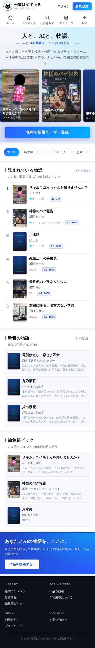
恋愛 (79, 152)
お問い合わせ (58, 620)
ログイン (63, 6)
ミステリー (60, 152)
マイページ (66, 23)
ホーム (10, 23)
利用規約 (11, 620)
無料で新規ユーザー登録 (47, 132)
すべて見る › (82, 170)
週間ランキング (15, 591)
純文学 (28, 152)
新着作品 (11, 597)
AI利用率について (61, 597)
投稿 (84, 23)
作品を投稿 (56, 591)
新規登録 (82, 6)
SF (43, 152)
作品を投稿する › (22, 564)
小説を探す (47, 23)
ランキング (29, 23)
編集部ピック (13, 603)
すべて (11, 152)
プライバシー (13, 626)
